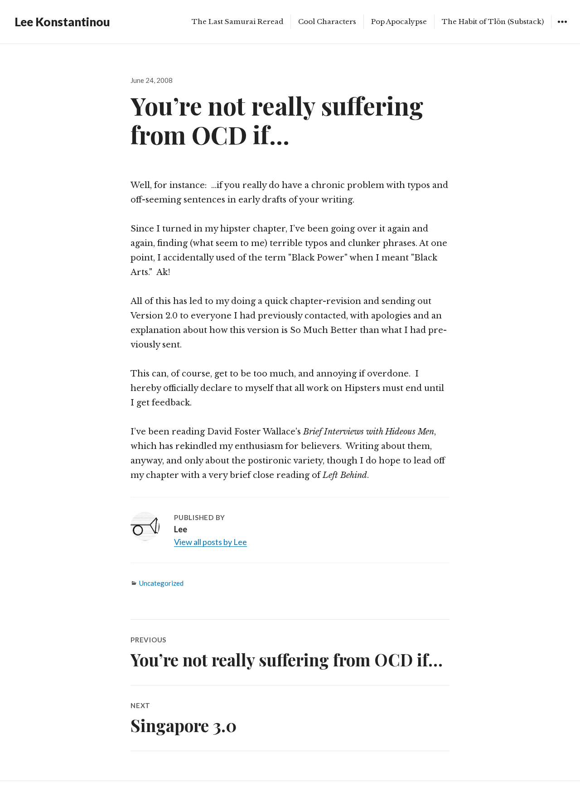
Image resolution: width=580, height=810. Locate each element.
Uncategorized (161, 583)
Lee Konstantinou (62, 21)
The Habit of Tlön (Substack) (493, 21)
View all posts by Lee (210, 542)
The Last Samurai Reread (237, 21)
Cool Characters (327, 21)
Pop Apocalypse (399, 21)
